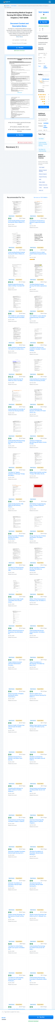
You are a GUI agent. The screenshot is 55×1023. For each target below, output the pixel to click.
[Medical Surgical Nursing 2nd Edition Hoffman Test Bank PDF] (17, 271)
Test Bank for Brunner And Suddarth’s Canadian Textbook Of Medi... (38, 349)
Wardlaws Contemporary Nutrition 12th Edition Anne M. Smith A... (37, 758)
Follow (46, 74)
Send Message (43, 107)
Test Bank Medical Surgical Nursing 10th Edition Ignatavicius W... (38, 286)
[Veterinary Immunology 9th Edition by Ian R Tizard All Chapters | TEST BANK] (38, 806)
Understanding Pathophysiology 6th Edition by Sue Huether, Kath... (16, 442)
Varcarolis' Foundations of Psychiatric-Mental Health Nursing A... (15, 884)
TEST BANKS (13, 5)
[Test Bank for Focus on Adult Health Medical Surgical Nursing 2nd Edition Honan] (38, 238)
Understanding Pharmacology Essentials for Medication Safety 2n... (38, 979)
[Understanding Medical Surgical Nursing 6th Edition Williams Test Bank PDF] (17, 207)
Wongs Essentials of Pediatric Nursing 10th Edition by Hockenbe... (37, 569)
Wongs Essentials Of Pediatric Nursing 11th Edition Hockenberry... (16, 537)
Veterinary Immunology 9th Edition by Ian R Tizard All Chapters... (37, 821)
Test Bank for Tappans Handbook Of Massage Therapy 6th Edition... (16, 474)
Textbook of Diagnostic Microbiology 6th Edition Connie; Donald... (38, 442)
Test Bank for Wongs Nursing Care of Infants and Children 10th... (15, 569)
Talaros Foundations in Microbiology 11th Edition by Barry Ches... (37, 663)
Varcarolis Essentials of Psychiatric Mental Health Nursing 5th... (36, 884)
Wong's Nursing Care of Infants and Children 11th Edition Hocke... (38, 537)
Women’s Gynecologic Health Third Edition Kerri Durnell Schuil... (15, 600)
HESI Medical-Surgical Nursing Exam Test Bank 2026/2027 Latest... (38, 505)
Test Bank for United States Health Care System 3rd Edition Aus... (16, 947)
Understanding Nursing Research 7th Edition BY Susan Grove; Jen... (38, 410)
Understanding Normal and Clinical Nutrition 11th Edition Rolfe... (37, 632)
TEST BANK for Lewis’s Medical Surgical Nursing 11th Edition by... (38, 317)
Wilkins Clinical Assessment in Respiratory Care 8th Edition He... (16, 632)
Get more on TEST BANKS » (41, 197)
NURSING (8, 5)
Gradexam (45, 79)
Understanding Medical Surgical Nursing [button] (43, 144)
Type (39, 66)
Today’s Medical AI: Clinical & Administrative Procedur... (15, 663)
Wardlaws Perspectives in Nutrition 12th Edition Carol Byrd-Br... (15, 758)
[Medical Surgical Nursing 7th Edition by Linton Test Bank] (17, 365)
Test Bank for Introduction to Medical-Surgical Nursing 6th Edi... (37, 222)
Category (40, 126)
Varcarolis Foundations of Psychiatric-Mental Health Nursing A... (36, 853)
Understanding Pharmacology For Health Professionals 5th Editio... (37, 947)
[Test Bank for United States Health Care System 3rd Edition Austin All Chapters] (17, 932)
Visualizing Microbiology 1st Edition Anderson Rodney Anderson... (15, 790)
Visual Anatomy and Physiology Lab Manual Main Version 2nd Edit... (38, 790)
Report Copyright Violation (26, 142)
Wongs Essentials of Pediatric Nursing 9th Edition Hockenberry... (16, 695)
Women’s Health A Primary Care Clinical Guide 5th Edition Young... (16, 727)
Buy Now (21, 47)
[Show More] (19, 36)
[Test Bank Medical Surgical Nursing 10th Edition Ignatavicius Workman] (38, 271)
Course (40, 123)
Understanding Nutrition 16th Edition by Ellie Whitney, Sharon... (15, 505)
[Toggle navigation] (50, 2)
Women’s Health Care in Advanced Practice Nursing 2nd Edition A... (38, 695)
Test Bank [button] (41, 138)
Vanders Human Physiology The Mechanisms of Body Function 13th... (16, 916)
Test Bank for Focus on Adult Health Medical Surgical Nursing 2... (38, 254)
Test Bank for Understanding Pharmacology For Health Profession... (15, 979)
